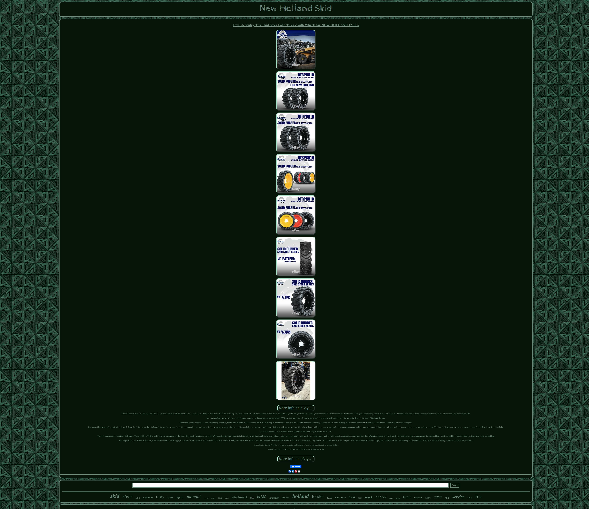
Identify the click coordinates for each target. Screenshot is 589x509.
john (360, 498)
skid (114, 496)
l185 (252, 498)
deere (428, 497)
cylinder (148, 497)
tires (391, 498)
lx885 (160, 497)
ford (352, 497)
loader (318, 496)
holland (300, 496)
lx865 (407, 497)
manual (194, 496)
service (458, 496)
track (368, 497)
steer (128, 496)
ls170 (138, 498)
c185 (220, 498)
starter (418, 497)
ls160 (170, 497)
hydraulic (274, 498)
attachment (239, 497)
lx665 (398, 498)
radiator (340, 497)
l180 (213, 498)
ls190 (206, 498)
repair (180, 497)
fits (478, 496)
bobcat (380, 497)
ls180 (261, 496)
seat (470, 497)
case (438, 496)
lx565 (329, 498)
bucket (285, 497)
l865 (227, 498)
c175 (447, 497)
